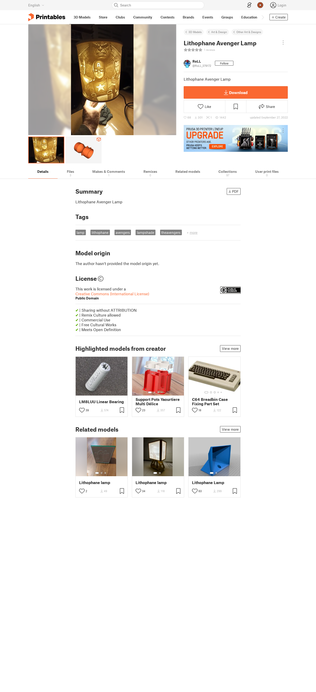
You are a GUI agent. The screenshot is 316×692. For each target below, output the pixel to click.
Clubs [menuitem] (120, 17)
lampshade (145, 232)
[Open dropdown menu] (283, 42)
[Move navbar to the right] (263, 17)
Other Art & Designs (248, 32)
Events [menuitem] (207, 17)
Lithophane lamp (94, 482)
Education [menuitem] (249, 17)
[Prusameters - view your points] (260, 5)
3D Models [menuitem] (82, 17)
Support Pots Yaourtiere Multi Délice (158, 401)
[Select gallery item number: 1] (150, 392)
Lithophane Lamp (208, 482)
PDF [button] (235, 191)
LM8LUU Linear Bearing (101, 401)
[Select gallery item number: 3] (158, 392)
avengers (123, 232)
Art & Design (219, 32)
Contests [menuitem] (167, 17)
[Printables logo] (46, 17)
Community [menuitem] (142, 17)
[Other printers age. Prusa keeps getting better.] (236, 138)
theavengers (170, 232)
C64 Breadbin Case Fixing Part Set (210, 401)
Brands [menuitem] (188, 17)
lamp (80, 232)
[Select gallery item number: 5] (165, 392)
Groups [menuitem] (227, 17)
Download (238, 92)
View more (230, 348)
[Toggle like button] (82, 410)
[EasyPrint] (249, 5)
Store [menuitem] (103, 17)
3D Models (195, 32)
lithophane (100, 232)
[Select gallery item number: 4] (162, 392)
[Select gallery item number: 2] (154, 392)
